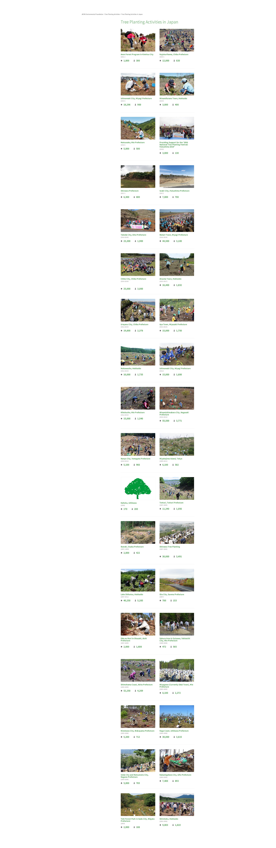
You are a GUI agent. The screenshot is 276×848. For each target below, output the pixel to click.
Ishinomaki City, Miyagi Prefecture (136, 98)
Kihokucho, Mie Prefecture (132, 412)
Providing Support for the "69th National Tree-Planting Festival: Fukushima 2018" (174, 145)
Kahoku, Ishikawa (129, 503)
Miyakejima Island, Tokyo (171, 459)
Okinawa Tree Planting (170, 547)
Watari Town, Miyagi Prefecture (174, 235)
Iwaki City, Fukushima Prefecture (174, 191)
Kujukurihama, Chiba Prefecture (174, 54)
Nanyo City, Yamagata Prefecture (135, 459)
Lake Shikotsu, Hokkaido (132, 594)
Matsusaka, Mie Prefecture (132, 142)
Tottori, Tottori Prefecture (171, 503)
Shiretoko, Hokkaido (169, 819)
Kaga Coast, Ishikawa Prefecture (174, 731)
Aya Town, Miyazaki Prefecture (173, 324)
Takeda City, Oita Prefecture (133, 235)
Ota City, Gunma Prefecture (172, 594)
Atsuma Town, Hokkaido (170, 279)
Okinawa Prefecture (130, 191)
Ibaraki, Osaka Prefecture (132, 547)
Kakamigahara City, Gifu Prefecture (175, 775)
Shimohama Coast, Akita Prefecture (137, 684)
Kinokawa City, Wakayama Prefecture (137, 731)
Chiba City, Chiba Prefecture (133, 279)
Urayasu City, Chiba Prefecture (134, 324)
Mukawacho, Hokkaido (131, 368)
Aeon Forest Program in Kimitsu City (137, 54)
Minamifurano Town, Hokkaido (173, 98)
